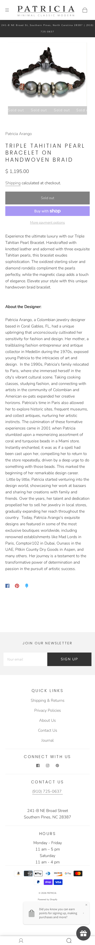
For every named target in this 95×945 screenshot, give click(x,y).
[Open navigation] (10, 10)
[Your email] (25, 659)
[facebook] (38, 766)
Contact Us (47, 730)
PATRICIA (51, 893)
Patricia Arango (18, 133)
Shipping (13, 183)
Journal (47, 740)
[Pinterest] (17, 586)
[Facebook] (7, 586)
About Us (47, 720)
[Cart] (85, 10)
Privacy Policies (47, 710)
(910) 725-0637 (47, 791)
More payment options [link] (47, 222)
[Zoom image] (47, 75)
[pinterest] (57, 766)
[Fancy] (27, 586)
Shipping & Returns (48, 700)
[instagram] (47, 766)
